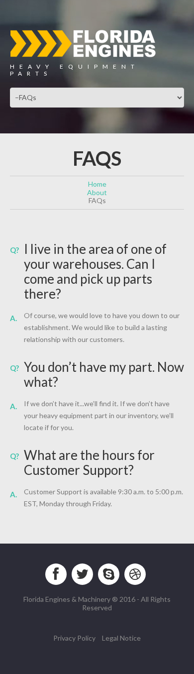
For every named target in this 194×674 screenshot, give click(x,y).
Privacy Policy (74, 638)
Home (97, 184)
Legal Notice (121, 638)
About (97, 192)
